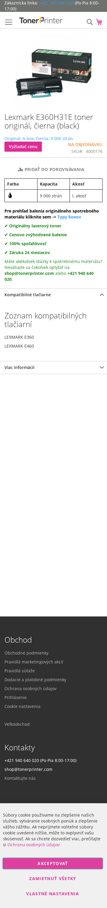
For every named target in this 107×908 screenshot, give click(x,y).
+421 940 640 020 (56, 3)
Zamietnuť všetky (52, 878)
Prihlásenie (15, 697)
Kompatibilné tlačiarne (27, 294)
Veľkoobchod (17, 724)
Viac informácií (19, 367)
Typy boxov (69, 217)
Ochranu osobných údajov (33, 844)
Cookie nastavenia (22, 706)
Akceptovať (52, 863)
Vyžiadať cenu (23, 146)
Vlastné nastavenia (52, 893)
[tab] (53, 294)
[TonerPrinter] (40, 20)
